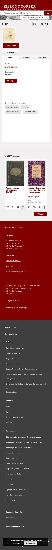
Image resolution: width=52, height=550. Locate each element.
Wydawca (10, 422)
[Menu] (48, 2)
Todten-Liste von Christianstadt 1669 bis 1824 (14, 190)
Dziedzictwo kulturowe (15, 348)
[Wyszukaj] (48, 13)
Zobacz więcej (11, 392)
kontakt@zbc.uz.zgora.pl (15, 272)
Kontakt (9, 479)
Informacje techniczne (15, 474)
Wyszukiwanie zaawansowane (32, 17)
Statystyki (10, 484)
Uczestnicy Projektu (13, 453)
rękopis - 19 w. (12, 107)
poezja (25, 107)
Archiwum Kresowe (13, 364)
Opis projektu (11, 458)
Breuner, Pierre (30, 112)
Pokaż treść (11, 45)
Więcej (40, 214)
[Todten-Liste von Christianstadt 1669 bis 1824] (15, 173)
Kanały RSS (10, 500)
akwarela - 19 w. (12, 112)
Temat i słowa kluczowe (15, 417)
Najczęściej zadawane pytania (18, 468)
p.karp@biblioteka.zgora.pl (16, 307)
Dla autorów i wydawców (16, 463)
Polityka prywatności (14, 495)
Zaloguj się (10, 517)
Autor (8, 406)
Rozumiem (30, 543)
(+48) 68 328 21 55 (13, 260)
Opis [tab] (10, 57)
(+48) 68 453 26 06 (13, 301)
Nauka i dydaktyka (13, 353)
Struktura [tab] (42, 57)
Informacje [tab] (26, 57)
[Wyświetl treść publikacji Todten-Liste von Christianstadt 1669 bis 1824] (17, 207)
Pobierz (12, 52)
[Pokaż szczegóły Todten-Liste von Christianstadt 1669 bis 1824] (22, 207)
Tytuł (8, 412)
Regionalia (10, 358)
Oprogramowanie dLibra (15, 489)
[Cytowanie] (46, 24)
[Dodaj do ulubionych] (42, 24)
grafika (8, 75)
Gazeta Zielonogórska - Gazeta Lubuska (21, 369)
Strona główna (11, 334)
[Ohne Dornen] (9, 35)
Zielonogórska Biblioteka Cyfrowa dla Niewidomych (26, 384)
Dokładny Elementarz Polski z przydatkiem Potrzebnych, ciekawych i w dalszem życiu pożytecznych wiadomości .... (36, 190)
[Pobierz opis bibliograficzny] (12, 207)
